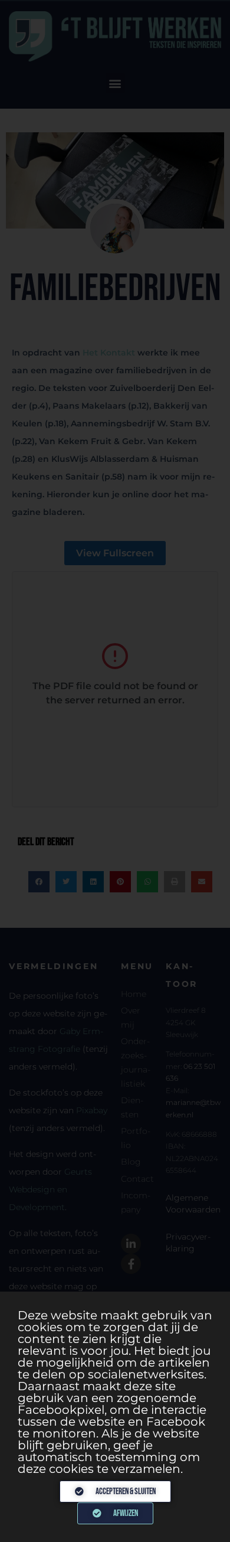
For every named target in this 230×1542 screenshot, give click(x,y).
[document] (115, 771)
